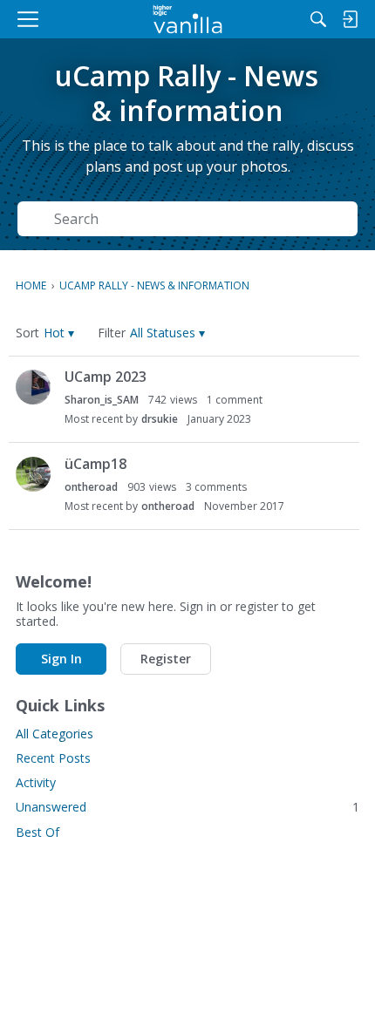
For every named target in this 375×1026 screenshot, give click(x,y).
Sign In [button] (61, 658)
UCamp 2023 (106, 376)
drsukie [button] (159, 418)
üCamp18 (95, 463)
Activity (36, 782)
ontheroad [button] (91, 486)
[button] (59, 332)
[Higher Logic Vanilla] (187, 19)
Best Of (37, 832)
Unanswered (187, 806)
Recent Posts (53, 758)
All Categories (54, 733)
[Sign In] (349, 19)
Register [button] (165, 658)
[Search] (318, 19)
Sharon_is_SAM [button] (102, 399)
